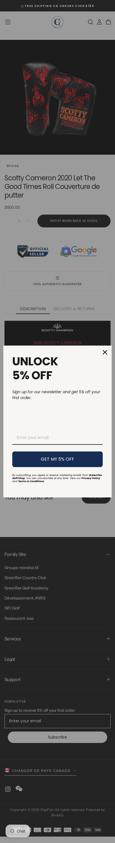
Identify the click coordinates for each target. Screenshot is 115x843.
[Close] (105, 352)
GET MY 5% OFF (57, 459)
